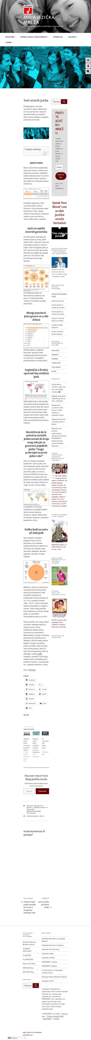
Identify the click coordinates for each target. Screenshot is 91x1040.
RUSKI (54, 371)
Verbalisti (32, 670)
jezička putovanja (58, 301)
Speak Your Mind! (29, 963)
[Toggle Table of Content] (44, 152)
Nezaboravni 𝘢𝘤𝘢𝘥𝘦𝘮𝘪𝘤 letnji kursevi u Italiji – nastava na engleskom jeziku (58, 410)
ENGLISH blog (28, 968)
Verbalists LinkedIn (48, 958)
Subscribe (42, 791)
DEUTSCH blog (28, 972)
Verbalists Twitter (48, 953)
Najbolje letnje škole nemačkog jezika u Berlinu (27, 744)
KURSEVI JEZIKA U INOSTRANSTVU (33, 37)
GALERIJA (72, 37)
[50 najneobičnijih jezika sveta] (45, 733)
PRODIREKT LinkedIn (49, 962)
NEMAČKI (55, 355)
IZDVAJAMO (9, 37)
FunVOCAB (27, 955)
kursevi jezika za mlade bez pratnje (58, 312)
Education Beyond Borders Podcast (29, 943)
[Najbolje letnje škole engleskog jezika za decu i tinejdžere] (36, 733)
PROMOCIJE (57, 37)
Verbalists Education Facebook (52, 945)
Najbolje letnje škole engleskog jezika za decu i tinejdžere (36, 745)
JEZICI (41, 816)
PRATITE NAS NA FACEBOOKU (58, 636)
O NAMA (8, 42)
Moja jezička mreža (39, 20)
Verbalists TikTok (48, 981)
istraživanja (32, 816)
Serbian (14, 1038)
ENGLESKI (55, 350)
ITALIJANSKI (56, 367)
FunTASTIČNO (28, 959)
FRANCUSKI (56, 363)
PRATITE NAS (61, 176)
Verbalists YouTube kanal (50, 949)
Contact (56, 1019)
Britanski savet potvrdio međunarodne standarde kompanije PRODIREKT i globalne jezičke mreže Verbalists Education (59, 437)
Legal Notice (47, 1019)
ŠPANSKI (55, 359)
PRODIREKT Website (49, 966)
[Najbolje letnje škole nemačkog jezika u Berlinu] (27, 733)
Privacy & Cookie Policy (55, 1016)
